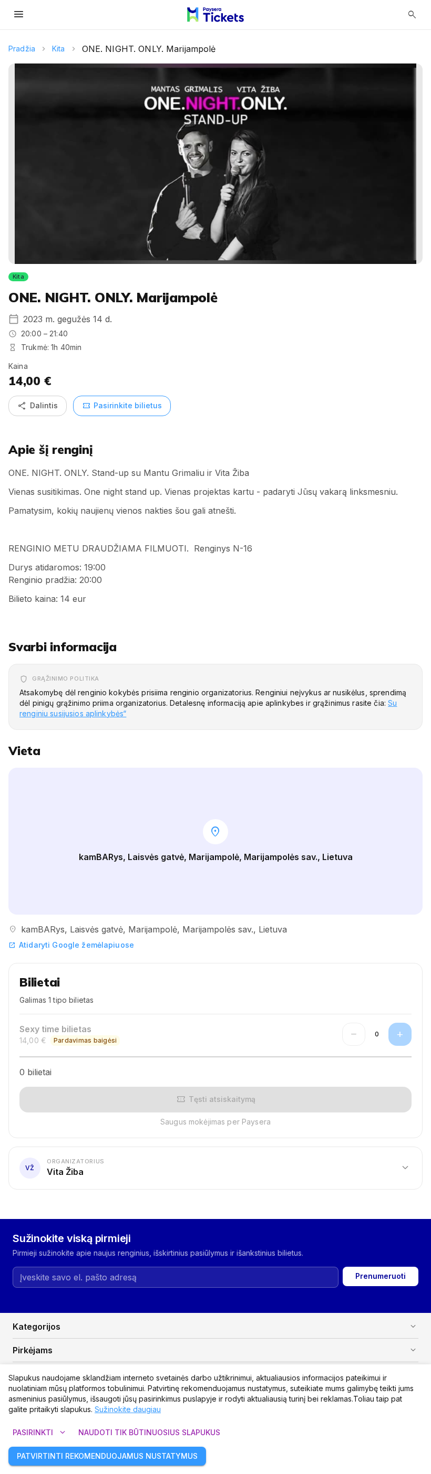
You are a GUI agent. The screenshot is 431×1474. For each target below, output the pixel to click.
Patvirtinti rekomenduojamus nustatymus (107, 1455)
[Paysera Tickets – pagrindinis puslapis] (215, 14)
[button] (215, 1167)
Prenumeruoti (380, 1275)
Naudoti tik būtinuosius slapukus (149, 1432)
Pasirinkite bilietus (122, 405)
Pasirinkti (40, 1432)
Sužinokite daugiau (128, 1409)
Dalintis (37, 405)
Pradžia (21, 48)
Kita (58, 48)
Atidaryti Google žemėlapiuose (71, 944)
